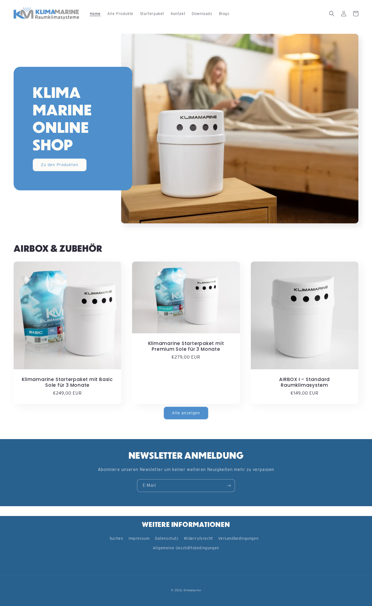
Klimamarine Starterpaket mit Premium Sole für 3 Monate (186, 346)
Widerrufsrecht (198, 538)
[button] (332, 14)
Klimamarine (192, 590)
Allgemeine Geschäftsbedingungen (186, 548)
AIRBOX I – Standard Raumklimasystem (304, 382)
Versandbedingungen (238, 538)
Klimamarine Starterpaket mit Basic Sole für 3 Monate (67, 382)
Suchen (116, 538)
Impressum (139, 538)
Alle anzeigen (186, 412)
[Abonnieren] (229, 485)
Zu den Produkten (59, 164)
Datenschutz (167, 538)
